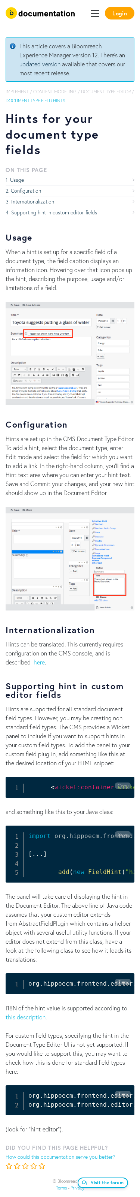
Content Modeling (55, 91)
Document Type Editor (106, 91)
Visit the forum (107, 1182)
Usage (17, 179)
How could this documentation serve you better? (60, 1156)
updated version (39, 64)
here (39, 662)
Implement (17, 91)
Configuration (26, 190)
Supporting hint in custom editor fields (54, 212)
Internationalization (32, 201)
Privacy (77, 1188)
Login (119, 13)
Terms (61, 1188)
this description (26, 1017)
